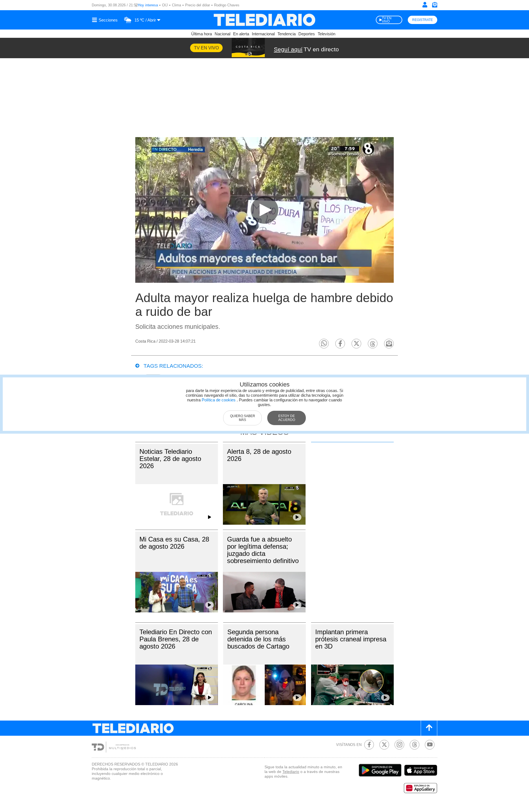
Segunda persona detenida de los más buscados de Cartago (258, 639)
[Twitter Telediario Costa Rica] (384, 745)
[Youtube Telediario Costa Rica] (429, 745)
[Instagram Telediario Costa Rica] (399, 745)
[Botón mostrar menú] (105, 20)
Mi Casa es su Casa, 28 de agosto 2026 (174, 542)
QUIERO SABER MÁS (242, 418)
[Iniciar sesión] (425, 4)
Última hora (201, 33)
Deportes (306, 33)
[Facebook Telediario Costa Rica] (369, 745)
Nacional (222, 33)
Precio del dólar (197, 5)
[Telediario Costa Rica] (264, 20)
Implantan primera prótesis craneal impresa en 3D (350, 639)
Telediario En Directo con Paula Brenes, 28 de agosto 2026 (175, 639)
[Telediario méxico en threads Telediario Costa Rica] (414, 745)
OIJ (165, 5)
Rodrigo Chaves (226, 5)
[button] (323, 343)
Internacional (263, 33)
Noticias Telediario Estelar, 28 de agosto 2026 (170, 459)
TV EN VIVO (387, 19)
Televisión (326, 33)
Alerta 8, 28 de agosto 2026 (259, 455)
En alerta (241, 33)
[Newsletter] (434, 6)
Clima (176, 5)
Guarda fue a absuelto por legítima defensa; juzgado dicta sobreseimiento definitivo (263, 549)
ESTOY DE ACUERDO (286, 418)
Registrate (422, 20)
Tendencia (286, 33)
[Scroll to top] (429, 728)
